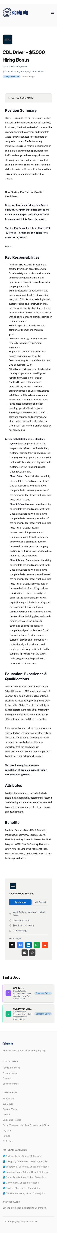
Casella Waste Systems (15, 66)
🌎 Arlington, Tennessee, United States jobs (25, 1161)
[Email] (25, 952)
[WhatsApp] (37, 945)
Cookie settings (11, 1083)
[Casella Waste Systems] (28, 39)
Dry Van (7, 1130)
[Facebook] (20, 945)
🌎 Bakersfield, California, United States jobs (26, 1166)
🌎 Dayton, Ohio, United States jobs (21, 1188)
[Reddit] (45, 945)
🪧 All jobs (8, 1141)
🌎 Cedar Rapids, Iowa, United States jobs (24, 1177)
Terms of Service (11, 1067)
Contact (7, 1078)
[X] (12, 945)
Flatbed (6, 1135)
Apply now (20, 902)
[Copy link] (32, 952)
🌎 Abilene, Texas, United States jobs (22, 1156)
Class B (6, 1114)
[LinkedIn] (28, 945)
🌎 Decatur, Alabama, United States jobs (24, 1193)
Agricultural (8, 1098)
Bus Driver (8, 1103)
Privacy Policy (10, 1073)
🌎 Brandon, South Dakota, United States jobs (26, 1172)
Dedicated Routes (12, 1119)
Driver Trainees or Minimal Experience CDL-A (26, 1125)
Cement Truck (10, 1109)
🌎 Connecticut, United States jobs (21, 1182)
